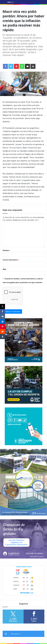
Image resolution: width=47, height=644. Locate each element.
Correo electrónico (11, 260)
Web (4, 269)
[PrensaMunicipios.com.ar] (10, 2)
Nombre (6, 250)
